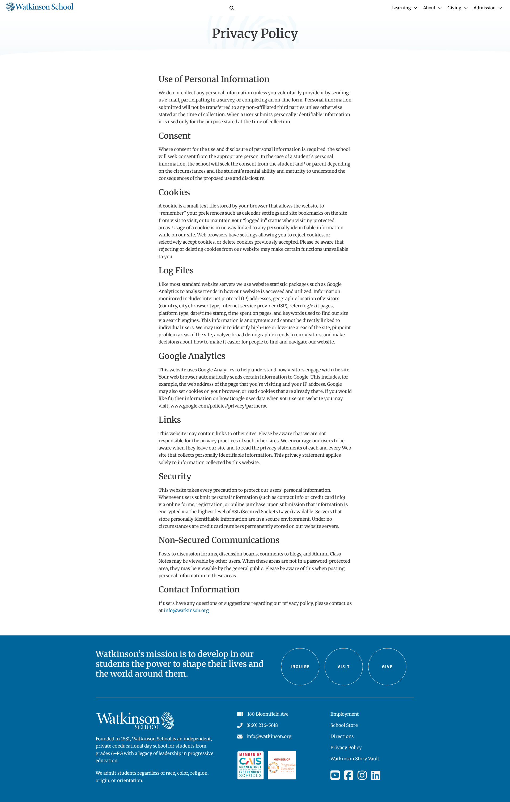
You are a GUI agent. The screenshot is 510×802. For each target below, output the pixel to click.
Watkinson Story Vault (354, 759)
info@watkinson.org (186, 610)
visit (344, 666)
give (387, 666)
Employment (344, 714)
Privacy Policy (346, 747)
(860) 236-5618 (262, 725)
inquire (300, 666)
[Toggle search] (232, 8)
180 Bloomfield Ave (267, 714)
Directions (342, 736)
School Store (344, 725)
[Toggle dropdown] (415, 8)
